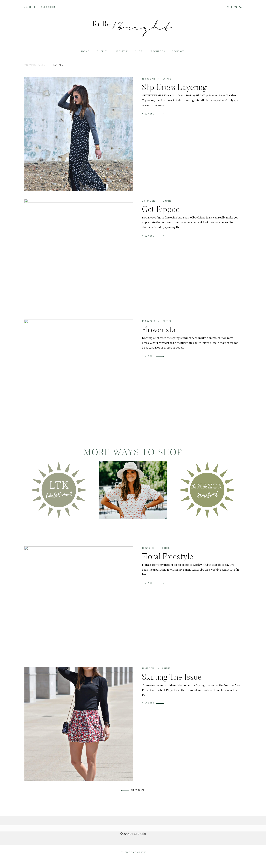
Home (85, 51)
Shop (138, 51)
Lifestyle (121, 51)
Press (36, 6)
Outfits (102, 51)
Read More (148, 113)
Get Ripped (161, 209)
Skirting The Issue (172, 677)
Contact (178, 51)
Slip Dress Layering (174, 87)
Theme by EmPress (134, 852)
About (27, 6)
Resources (157, 51)
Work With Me (48, 6)
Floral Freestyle (167, 556)
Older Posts (137, 790)
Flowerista (159, 329)
